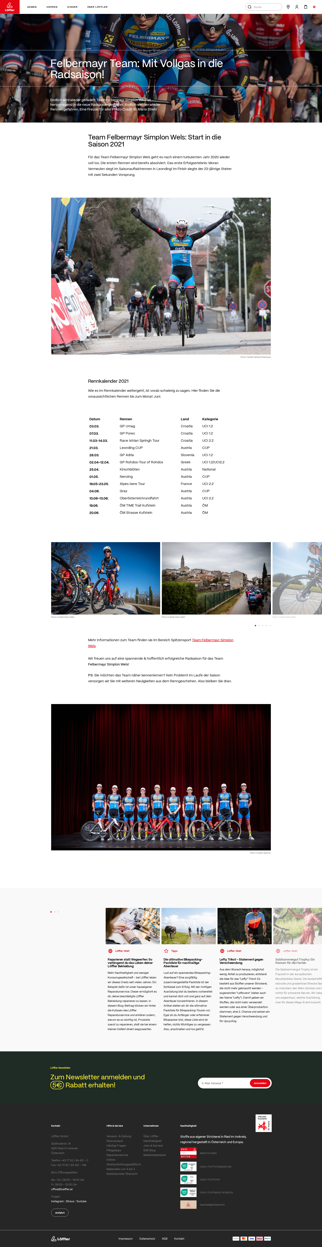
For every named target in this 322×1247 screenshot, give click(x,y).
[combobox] (263, 7)
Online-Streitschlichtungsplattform (123, 1161)
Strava (70, 1201)
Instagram (57, 1201)
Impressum (126, 1238)
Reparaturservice (117, 1155)
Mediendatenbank (154, 1155)
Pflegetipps (113, 1150)
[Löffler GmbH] (10, 7)
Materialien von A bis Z (120, 1169)
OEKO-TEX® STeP (210, 1179)
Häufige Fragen (116, 1145)
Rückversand (114, 1141)
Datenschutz (147, 1238)
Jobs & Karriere (153, 1145)
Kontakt (179, 1238)
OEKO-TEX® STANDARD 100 (215, 1166)
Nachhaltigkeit (152, 1141)
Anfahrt (60, 1213)
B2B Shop (149, 1150)
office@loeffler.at (62, 1189)
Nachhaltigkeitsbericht (212, 1204)
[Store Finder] (288, 7)
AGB (165, 1238)
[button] (255, 625)
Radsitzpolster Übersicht (122, 1174)
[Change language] (314, 7)
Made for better (208, 1153)
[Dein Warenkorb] (305, 7)
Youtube (81, 1201)
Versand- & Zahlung (118, 1136)
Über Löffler (150, 1136)
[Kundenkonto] (297, 7)
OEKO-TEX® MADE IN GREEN (216, 1192)
